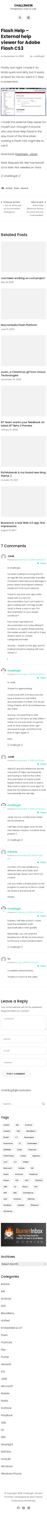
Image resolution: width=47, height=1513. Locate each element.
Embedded (32, 1143)
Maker (25, 1162)
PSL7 (27, 1180)
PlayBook (33, 1174)
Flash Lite (32, 1149)
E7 (20, 1143)
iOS (3, 1371)
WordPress (29, 1500)
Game (23, 1156)
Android (28, 1125)
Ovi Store (19, 1174)
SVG (5, 1199)
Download (8, 1143)
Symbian (7, 1205)
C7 (16, 1137)
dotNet (9, 188)
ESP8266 (7, 1149)
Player (6, 1180)
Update (21, 1205)
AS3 (18, 1131)
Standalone (28, 1193)
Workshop (8, 1211)
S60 (5, 1193)
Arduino (7, 1131)
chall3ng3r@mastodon (16, 1090)
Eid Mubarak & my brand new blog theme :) (23, 474)
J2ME (4, 1379)
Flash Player (9, 1156)
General (24, 188)
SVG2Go (17, 1199)
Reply (43, 563)
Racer (25, 1186)
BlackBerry (31, 1131)
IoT (15, 1162)
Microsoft (8, 1168)
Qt (15, 1186)
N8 (32, 1168)
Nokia (6, 1174)
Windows (35, 1205)
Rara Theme (36, 1496)
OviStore (6, 1408)
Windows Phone (11, 1473)
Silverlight (7, 1444)
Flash (16, 188)
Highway (36, 1156)
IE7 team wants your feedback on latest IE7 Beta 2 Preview (22, 423)
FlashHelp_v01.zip (26, 154)
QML (5, 1186)
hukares (12, 851)
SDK (15, 1193)
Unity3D (6, 1459)
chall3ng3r (23, 6)
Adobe (6, 1125)
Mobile (21, 1168)
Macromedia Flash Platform (19, 325)
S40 (35, 1186)
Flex (3, 1349)
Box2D (6, 1137)
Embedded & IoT (11, 1328)
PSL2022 (39, 1180)
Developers (29, 1137)
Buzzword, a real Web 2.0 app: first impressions (23, 524)
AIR (17, 1125)
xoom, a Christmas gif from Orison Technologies (23, 373)
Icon (5, 1162)
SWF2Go (31, 1199)
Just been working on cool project (23, 278)
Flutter (5, 1357)
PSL (17, 1180)
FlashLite (6, 1342)
